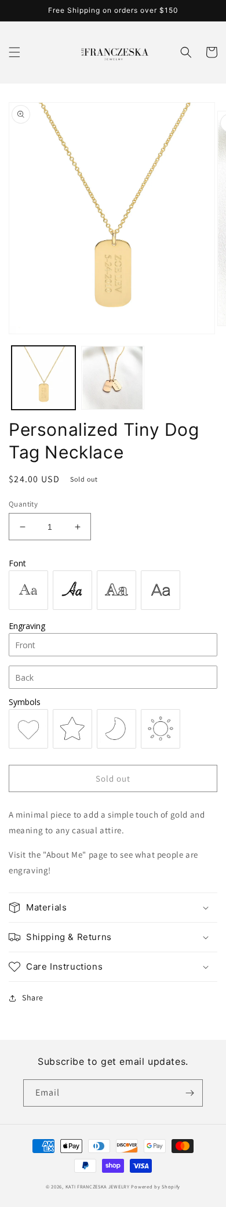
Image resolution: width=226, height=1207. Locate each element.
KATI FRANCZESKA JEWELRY (97, 1186)
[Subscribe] (189, 1093)
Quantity (23, 504)
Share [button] (32, 997)
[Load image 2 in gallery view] (113, 378)
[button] (14, 52)
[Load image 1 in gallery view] (43, 378)
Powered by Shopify (155, 1186)
